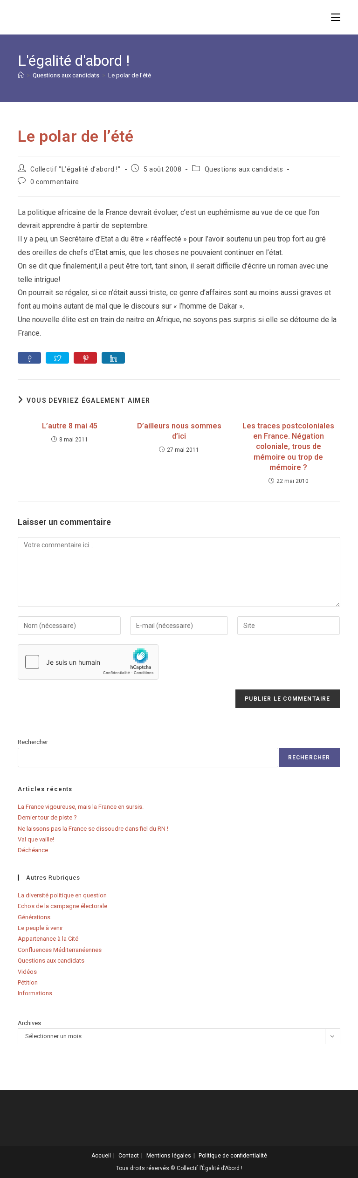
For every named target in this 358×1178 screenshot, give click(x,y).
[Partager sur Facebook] (29, 358)
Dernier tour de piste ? (47, 817)
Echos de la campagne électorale (62, 905)
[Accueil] (21, 75)
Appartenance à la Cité (48, 938)
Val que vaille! (36, 839)
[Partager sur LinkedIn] (113, 358)
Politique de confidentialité (233, 1155)
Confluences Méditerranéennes (60, 949)
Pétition (28, 982)
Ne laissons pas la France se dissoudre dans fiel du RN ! (93, 828)
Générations (34, 917)
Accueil (101, 1155)
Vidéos (27, 971)
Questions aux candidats (244, 169)
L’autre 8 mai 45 (69, 425)
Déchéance (33, 850)
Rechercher (33, 741)
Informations (35, 993)
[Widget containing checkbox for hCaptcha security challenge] (88, 662)
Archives (29, 1023)
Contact (128, 1155)
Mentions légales (168, 1155)
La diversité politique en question (62, 895)
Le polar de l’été (129, 75)
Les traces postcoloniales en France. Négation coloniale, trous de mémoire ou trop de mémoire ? (288, 446)
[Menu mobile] (335, 17)
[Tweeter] (57, 358)
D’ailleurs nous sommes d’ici (179, 431)
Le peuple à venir (40, 927)
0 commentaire (54, 182)
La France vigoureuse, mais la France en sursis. (81, 806)
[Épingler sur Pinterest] (85, 358)
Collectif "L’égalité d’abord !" (75, 169)
